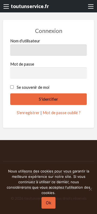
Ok (48, 202)
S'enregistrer (28, 112)
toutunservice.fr (30, 6)
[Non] (90, 189)
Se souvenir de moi (33, 87)
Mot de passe (22, 64)
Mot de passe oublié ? (62, 112)
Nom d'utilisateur (25, 40)
